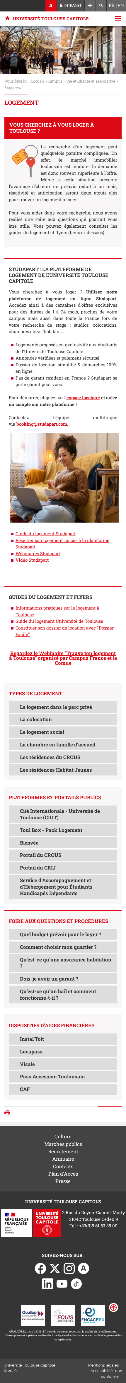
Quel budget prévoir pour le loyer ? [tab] (60, 934)
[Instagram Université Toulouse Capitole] (69, 1268)
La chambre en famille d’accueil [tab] (57, 744)
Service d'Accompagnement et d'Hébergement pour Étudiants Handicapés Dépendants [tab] (56, 887)
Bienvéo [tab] (29, 842)
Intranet (72, 6)
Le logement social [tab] (42, 732)
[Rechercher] (101, 5)
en (121, 5)
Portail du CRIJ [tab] (38, 867)
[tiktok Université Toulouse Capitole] (76, 1283)
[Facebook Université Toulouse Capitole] (40, 1268)
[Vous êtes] (51, 5)
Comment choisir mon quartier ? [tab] (58, 947)
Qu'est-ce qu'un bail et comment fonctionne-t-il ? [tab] (58, 994)
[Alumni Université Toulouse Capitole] (83, 1268)
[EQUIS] (63, 1315)
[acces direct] (90, 5)
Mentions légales (103, 1365)
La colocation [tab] (36, 719)
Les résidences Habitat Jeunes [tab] (56, 769)
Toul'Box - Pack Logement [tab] (51, 830)
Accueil (37, 81)
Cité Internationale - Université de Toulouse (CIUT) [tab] (60, 814)
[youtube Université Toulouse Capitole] (62, 1283)
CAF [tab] (25, 1089)
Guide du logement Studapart (46, 533)
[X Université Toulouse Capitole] (54, 1268)
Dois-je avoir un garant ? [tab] (49, 978)
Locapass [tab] (31, 1051)
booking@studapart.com (41, 424)
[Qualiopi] (33, 1315)
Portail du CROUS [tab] (40, 855)
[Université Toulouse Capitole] (47, 1223)
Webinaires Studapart (38, 553)
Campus (55, 81)
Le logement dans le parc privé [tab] (56, 707)
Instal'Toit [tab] (32, 1038)
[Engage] (93, 1315)
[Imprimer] (8, 1113)
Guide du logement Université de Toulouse (59, 621)
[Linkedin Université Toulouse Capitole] (47, 1283)
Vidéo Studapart (32, 560)
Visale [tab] (27, 1064)
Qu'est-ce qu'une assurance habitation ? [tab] (65, 962)
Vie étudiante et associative (90, 81)
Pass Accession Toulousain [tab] (52, 1076)
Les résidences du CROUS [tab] (50, 757)
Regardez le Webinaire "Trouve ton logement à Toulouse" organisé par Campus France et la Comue (63, 658)
